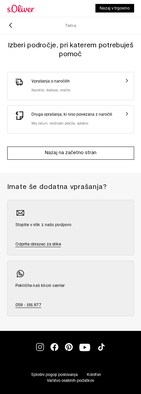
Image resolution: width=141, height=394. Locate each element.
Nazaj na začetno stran (70, 153)
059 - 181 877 (28, 305)
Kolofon (94, 375)
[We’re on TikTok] (101, 350)
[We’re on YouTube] (85, 352)
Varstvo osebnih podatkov (70, 380)
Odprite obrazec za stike (38, 244)
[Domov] (20, 8)
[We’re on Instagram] (40, 350)
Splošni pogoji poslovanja (54, 375)
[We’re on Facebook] (54, 350)
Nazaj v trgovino (115, 8)
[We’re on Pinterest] (69, 350)
